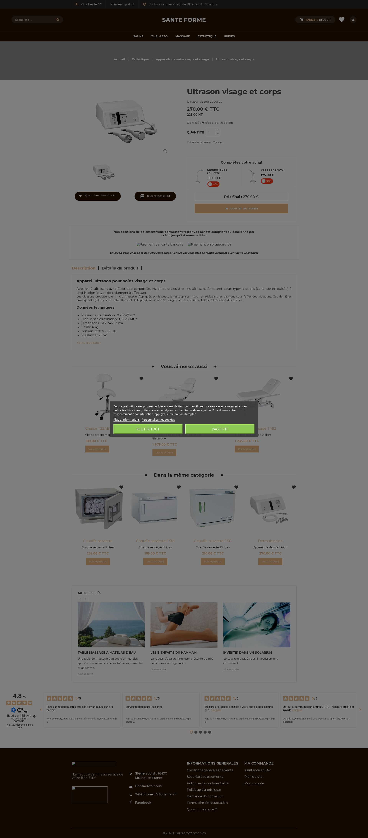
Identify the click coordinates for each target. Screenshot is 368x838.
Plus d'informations (126, 419)
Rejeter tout (147, 429)
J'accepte (220, 429)
